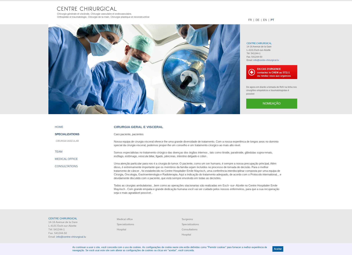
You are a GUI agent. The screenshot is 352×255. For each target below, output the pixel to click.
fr (250, 19)
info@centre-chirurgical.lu (266, 60)
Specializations (67, 134)
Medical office (66, 158)
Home (59, 126)
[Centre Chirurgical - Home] (103, 12)
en (265, 19)
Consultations (66, 166)
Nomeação (271, 103)
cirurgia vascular (67, 141)
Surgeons (187, 219)
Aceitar (278, 249)
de (257, 19)
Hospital (121, 229)
